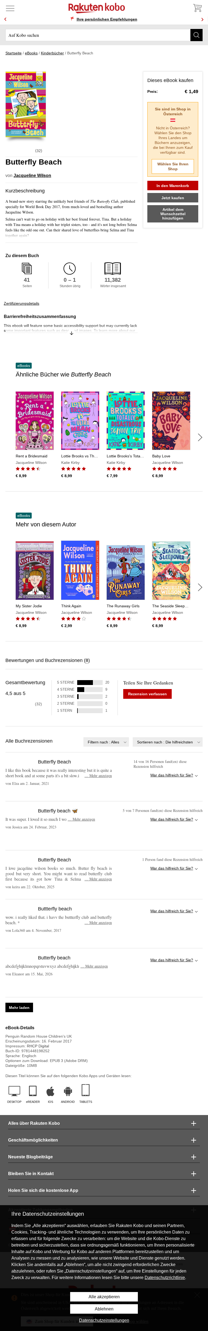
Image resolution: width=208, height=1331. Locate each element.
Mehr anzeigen (98, 775)
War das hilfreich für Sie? (171, 775)
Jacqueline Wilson (32, 175)
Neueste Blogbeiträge (30, 1157)
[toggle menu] (10, 8)
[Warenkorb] (197, 8)
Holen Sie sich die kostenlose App (43, 1190)
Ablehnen (104, 1309)
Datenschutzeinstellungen (104, 1320)
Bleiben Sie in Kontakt (31, 1173)
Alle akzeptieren (104, 1296)
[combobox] (106, 742)
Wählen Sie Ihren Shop (172, 166)
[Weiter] (200, 437)
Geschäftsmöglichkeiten (33, 1140)
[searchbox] (104, 35)
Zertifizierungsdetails (21, 303)
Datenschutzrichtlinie (165, 1277)
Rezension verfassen (147, 694)
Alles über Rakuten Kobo (34, 1123)
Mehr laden (19, 1007)
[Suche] (196, 35)
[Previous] (5, 19)
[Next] (202, 19)
